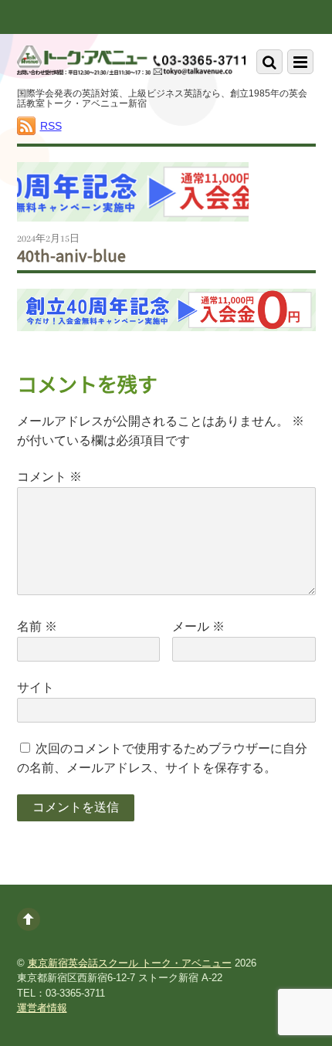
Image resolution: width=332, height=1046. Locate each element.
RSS (51, 126)
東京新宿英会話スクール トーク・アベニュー (130, 963)
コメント (49, 476)
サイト (35, 687)
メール (198, 626)
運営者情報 (42, 1008)
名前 (37, 626)
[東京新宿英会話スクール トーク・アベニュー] (131, 64)
